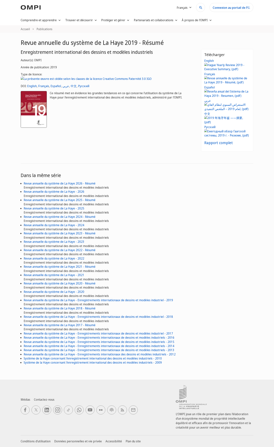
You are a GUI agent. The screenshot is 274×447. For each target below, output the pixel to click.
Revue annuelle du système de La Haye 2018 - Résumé (59, 308)
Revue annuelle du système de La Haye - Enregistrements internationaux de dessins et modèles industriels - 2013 (99, 350)
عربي (65, 86)
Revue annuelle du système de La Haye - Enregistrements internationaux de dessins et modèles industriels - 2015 (99, 342)
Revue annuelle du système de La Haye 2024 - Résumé (59, 217)
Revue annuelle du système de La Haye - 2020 (54, 292)
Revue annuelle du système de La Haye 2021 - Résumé (59, 267)
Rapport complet (218, 142)
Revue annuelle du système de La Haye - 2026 (54, 192)
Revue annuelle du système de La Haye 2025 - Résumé (59, 200)
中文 (74, 86)
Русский (83, 86)
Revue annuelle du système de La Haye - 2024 (54, 225)
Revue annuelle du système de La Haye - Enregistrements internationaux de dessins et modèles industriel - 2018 (98, 317)
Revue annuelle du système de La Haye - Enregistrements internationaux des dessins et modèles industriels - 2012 (100, 354)
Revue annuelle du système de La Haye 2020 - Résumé (59, 283)
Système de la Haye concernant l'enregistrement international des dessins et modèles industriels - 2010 (93, 358)
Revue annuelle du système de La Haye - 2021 (54, 275)
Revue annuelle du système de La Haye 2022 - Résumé (59, 250)
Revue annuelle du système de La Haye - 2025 (54, 208)
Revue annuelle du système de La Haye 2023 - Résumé (59, 233)
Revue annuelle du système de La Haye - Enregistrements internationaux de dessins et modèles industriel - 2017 (98, 333)
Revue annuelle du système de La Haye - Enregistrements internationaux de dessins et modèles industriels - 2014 (99, 346)
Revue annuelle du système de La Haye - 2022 (54, 258)
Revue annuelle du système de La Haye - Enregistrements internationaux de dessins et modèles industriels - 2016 (99, 337)
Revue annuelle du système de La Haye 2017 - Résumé (59, 325)
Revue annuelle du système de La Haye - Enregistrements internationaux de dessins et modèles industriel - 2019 (98, 300)
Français (43, 86)
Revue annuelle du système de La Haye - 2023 (54, 242)
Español (56, 86)
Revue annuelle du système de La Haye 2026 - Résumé (59, 183)
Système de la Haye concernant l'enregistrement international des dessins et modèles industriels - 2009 (93, 362)
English (32, 86)
